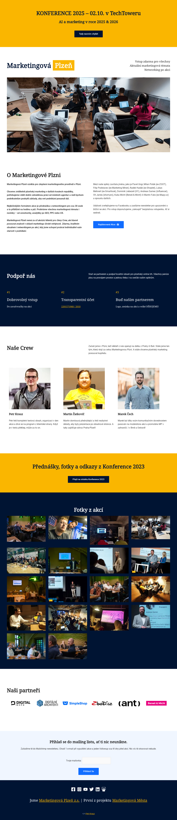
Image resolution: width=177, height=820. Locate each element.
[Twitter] (91, 789)
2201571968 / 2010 (70, 306)
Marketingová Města (129, 800)
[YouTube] (85, 789)
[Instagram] (79, 789)
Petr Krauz (90, 814)
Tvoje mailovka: (74, 760)
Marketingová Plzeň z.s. (59, 800)
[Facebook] (73, 789)
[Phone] (103, 789)
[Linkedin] (97, 789)
